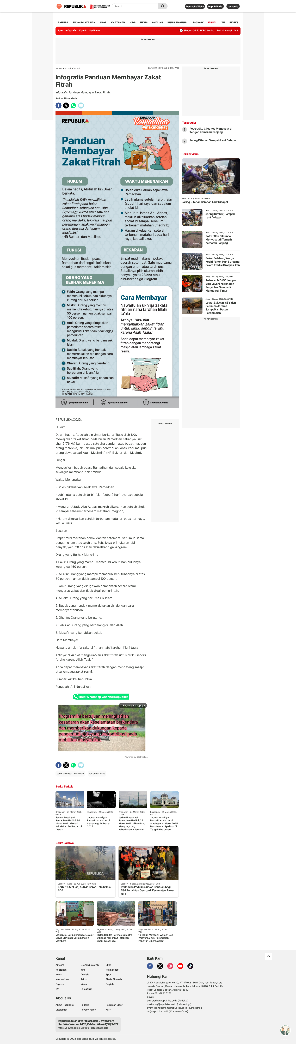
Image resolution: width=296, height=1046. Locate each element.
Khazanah (61, 969)
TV (223, 22)
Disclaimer (61, 1009)
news (143, 22)
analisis (157, 22)
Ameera (60, 964)
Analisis (85, 974)
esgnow (198, 22)
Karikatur (94, 30)
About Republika (65, 1004)
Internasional (62, 979)
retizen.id (233, 6)
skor (103, 22)
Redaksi (85, 1004)
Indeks (234, 22)
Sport (109, 974)
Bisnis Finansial (178, 22)
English (110, 984)
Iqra (83, 969)
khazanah (118, 22)
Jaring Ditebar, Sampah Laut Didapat (213, 140)
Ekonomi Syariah (84, 22)
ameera (63, 22)
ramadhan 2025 (97, 773)
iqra (132, 22)
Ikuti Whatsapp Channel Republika (103, 697)
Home (59, 68)
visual (212, 22)
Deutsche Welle (195, 6)
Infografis (71, 30)
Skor (108, 964)
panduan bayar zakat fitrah (70, 773)
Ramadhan (86, 988)
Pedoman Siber (114, 1004)
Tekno (84, 979)
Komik (83, 30)
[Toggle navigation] (59, 6)
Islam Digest (112, 969)
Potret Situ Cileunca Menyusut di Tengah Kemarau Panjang (210, 130)
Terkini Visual (190, 154)
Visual (68, 68)
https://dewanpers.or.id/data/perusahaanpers (83, 1027)
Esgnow (60, 984)
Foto (60, 30)
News (59, 974)
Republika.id (215, 6)
